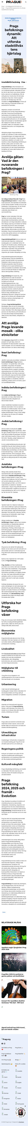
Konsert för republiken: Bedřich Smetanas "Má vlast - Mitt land (13, 1002)
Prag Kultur (15, 20)
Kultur (4, 912)
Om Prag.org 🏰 (6, 1060)
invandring (15, 235)
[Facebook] (2, 1043)
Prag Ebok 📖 (19, 1047)
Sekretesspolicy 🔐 (7, 1064)
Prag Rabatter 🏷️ (20, 1054)
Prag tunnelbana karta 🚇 (6, 1054)
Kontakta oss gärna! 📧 (5, 1071)
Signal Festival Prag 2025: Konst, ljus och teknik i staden (13, 1028)
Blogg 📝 (17, 1060)
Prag (3, 6)
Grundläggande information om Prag (13, 19)
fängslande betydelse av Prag (12, 653)
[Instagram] (4, 1043)
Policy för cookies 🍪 (20, 1065)
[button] (2, 2)
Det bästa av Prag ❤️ (7, 1048)
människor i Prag (9, 340)
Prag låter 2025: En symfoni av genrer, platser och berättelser (13, 975)
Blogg (9, 20)
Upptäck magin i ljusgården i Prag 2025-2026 (14, 948)
